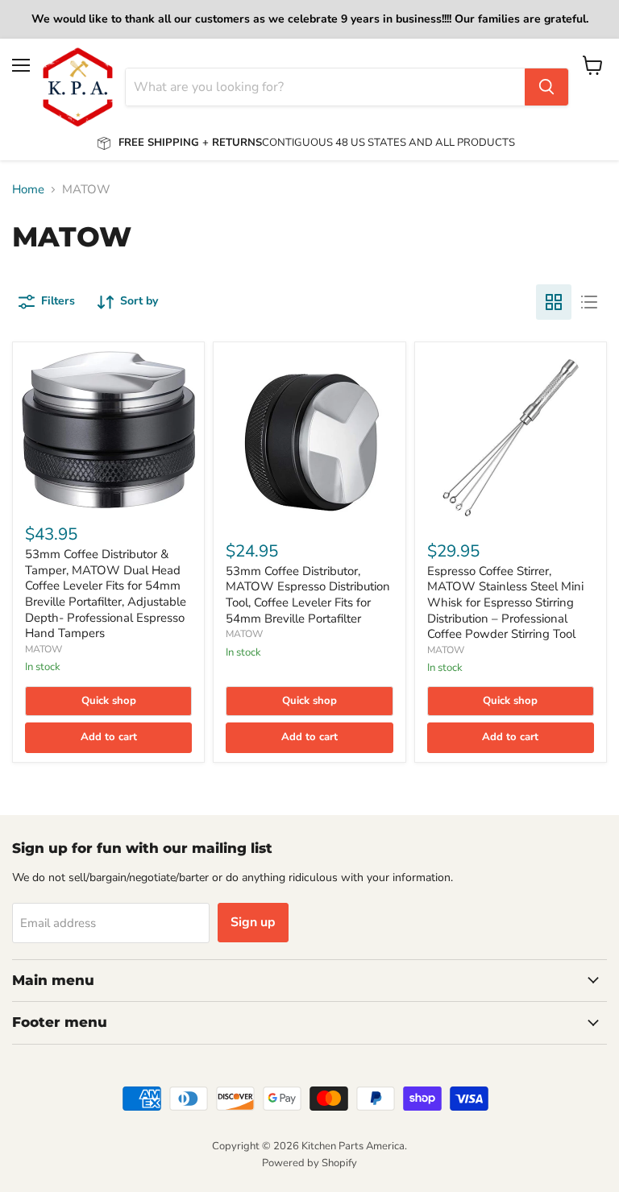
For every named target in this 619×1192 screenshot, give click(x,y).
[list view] (589, 302)
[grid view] (553, 302)
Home (28, 190)
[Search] (546, 87)
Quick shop (108, 700)
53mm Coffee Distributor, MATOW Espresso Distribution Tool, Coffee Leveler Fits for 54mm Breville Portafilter (308, 595)
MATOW (43, 649)
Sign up (253, 922)
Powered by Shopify (309, 1163)
